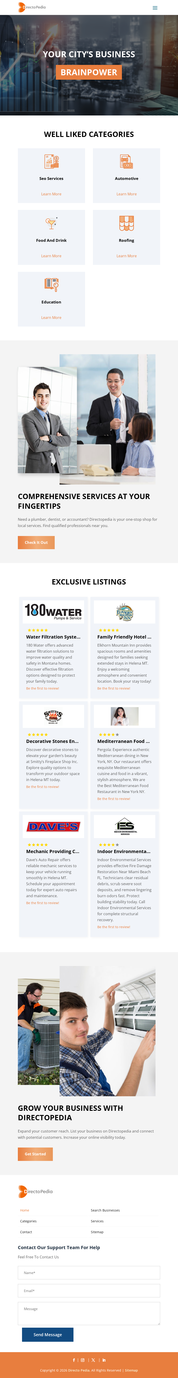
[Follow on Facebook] (73, 1360)
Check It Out (36, 542)
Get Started (35, 1154)
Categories (28, 1221)
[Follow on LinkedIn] (104, 1360)
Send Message (48, 1334)
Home (24, 1210)
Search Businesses (105, 1210)
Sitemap (97, 1232)
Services (97, 1221)
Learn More (51, 194)
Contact (26, 1232)
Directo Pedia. (79, 1370)
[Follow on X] (94, 1360)
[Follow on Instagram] (83, 1360)
